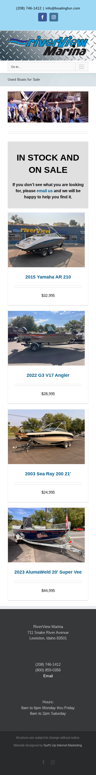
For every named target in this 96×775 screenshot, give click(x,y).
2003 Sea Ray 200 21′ (48, 473)
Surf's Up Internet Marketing (63, 745)
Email (48, 676)
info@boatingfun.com (63, 8)
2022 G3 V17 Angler (48, 375)
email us (45, 191)
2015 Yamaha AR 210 (48, 277)
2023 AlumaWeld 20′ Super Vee (48, 572)
